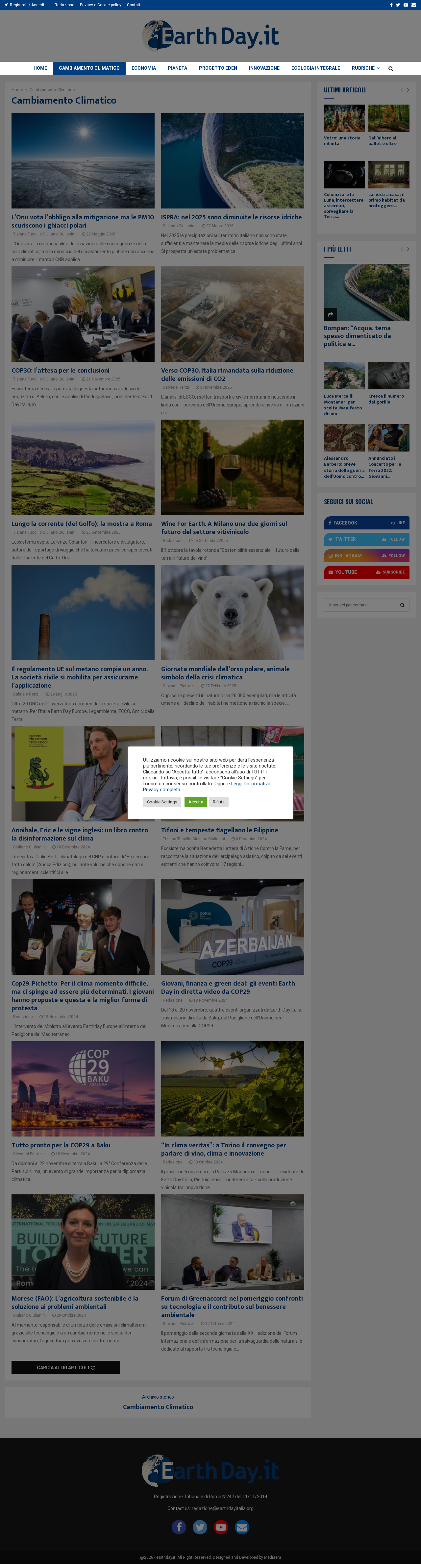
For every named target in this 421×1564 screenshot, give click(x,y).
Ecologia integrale (315, 68)
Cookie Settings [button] (162, 801)
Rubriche (363, 68)
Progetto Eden (218, 68)
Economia (144, 68)
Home (40, 68)
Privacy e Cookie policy (100, 5)
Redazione (64, 5)
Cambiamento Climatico (89, 68)
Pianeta (177, 68)
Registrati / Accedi (26, 5)
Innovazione (264, 68)
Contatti (134, 5)
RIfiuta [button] (219, 801)
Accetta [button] (195, 801)
